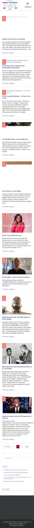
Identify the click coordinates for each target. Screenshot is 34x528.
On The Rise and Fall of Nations (12, 475)
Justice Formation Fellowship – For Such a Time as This (16, 97)
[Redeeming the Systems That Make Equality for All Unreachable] (17, 305)
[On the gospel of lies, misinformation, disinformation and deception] (17, 61)
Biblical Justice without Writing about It (14, 481)
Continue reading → (8, 53)
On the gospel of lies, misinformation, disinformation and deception (13, 67)
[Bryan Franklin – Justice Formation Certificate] (17, 266)
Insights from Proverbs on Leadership (13, 39)
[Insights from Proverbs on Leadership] (17, 26)
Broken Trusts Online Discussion (11, 235)
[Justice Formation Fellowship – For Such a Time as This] (17, 92)
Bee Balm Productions (17, 525)
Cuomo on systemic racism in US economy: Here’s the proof (17, 417)
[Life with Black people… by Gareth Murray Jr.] (17, 129)
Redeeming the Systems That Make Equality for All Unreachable (16, 318)
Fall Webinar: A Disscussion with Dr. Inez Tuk (15, 470)
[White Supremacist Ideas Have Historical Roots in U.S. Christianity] (17, 353)
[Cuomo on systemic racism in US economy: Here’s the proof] (17, 404)
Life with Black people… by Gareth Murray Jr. (15, 139)
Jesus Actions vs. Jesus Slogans (11, 191)
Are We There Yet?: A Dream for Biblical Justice (16, 472)
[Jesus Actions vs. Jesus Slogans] (17, 174)
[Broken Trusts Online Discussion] (17, 223)
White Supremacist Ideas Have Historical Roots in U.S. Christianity (17, 368)
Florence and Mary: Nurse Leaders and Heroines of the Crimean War (17, 478)
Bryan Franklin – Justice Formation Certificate (16, 277)
